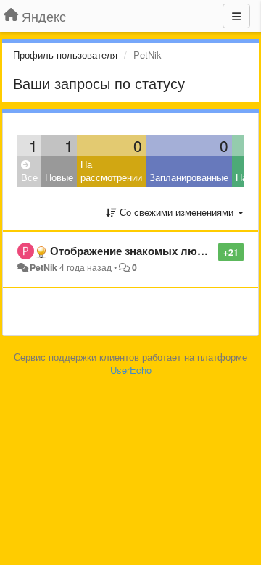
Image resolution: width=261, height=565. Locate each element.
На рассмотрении (111, 171)
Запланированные (188, 177)
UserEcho (131, 370)
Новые (59, 177)
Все (29, 177)
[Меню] (236, 16)
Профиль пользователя (65, 55)
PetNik (43, 267)
